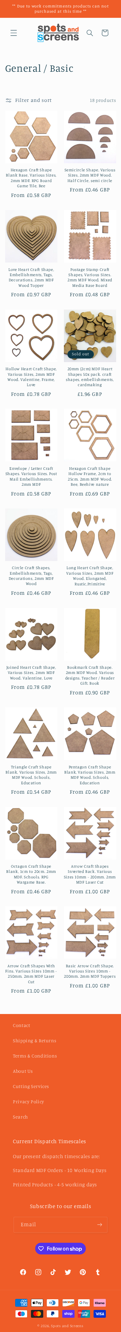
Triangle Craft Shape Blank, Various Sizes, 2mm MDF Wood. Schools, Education (31, 774)
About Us (23, 1071)
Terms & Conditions (35, 1055)
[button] (13, 32)
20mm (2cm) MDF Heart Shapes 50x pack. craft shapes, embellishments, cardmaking (90, 376)
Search (20, 1116)
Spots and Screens (67, 1326)
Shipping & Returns (34, 1040)
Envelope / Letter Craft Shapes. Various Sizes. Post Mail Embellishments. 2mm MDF (31, 476)
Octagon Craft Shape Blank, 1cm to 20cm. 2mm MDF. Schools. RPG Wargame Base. (31, 874)
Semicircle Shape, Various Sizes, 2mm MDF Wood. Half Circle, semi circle (90, 175)
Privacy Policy (28, 1101)
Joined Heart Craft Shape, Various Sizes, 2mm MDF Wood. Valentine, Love (31, 672)
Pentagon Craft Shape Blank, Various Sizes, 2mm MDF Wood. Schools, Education (90, 774)
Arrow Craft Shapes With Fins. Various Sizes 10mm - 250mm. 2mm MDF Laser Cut (31, 973)
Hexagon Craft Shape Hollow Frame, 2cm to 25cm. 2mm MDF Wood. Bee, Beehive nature (90, 476)
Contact (21, 1025)
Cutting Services (31, 1086)
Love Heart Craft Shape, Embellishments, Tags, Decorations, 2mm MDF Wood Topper (31, 277)
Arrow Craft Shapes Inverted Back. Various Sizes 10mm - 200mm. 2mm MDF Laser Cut (90, 874)
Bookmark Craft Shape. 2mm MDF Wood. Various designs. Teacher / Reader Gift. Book (90, 675)
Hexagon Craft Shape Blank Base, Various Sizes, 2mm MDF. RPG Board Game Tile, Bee (31, 177)
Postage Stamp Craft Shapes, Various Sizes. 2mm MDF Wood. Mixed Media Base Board (89, 277)
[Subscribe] (99, 1225)
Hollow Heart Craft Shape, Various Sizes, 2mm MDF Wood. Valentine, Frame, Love (31, 376)
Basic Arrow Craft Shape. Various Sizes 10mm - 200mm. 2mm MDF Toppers (90, 971)
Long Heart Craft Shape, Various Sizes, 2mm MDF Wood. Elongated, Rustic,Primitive (89, 575)
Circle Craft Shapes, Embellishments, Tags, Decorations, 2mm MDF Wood (31, 575)
